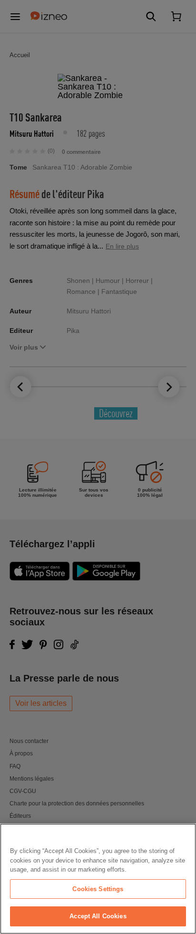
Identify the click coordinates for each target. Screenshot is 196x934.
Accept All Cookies (97, 916)
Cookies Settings (97, 889)
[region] (98, 879)
